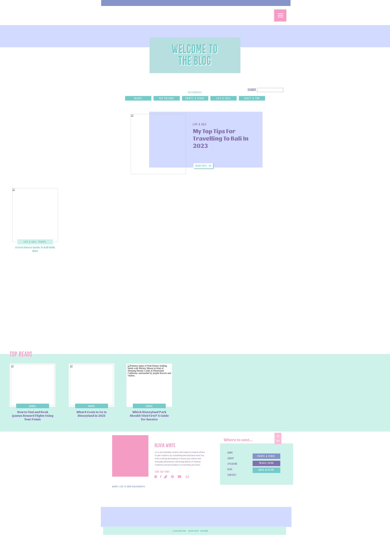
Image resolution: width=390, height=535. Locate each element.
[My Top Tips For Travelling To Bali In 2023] (158, 144)
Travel (42, 242)
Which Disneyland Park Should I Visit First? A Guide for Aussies (149, 415)
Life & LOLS (200, 124)
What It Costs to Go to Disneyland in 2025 (91, 413)
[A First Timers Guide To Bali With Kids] (35, 215)
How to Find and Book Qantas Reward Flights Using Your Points (32, 415)
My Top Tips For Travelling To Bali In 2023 (220, 138)
